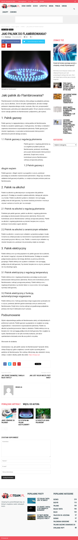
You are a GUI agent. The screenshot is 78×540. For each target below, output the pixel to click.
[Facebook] (75, 1)
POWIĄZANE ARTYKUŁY (11, 404)
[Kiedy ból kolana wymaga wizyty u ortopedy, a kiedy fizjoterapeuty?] (65, 52)
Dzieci (35, 6)
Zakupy (5, 12)
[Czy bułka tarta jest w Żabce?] (31, 500)
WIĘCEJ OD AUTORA (31, 404)
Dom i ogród (26, 6)
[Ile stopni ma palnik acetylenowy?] (25, 413)
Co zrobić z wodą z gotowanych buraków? (43, 508)
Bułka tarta (58, 509)
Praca (57, 6)
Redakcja (8, 37)
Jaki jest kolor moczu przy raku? (40, 377)
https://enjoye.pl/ (34, 355)
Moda (51, 6)
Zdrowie (13, 12)
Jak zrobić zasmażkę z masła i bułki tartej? (13, 377)
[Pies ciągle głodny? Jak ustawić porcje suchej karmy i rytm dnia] (57, 85)
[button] (74, 9)
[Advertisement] (39, 19)
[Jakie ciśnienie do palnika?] (8, 413)
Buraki (55, 518)
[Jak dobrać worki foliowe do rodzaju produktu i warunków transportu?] (57, 96)
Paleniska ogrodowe (61, 521)
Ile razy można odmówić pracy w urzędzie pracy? (43, 516)
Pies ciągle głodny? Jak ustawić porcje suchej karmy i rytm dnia (69, 86)
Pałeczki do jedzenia (61, 515)
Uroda (64, 6)
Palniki (11, 29)
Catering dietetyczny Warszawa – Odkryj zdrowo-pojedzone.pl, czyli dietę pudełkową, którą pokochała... (69, 126)
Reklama (35, 1)
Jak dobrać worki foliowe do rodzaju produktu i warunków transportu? (69, 99)
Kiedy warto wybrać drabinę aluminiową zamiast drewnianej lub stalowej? (69, 111)
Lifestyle (43, 6)
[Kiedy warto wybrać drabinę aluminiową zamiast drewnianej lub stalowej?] (57, 109)
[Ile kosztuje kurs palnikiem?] (43, 413)
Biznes (55, 499)
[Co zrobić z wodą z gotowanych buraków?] (31, 509)
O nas (29, 1)
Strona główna (22, 1)
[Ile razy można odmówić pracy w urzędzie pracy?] (31, 517)
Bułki (55, 512)
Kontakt (42, 1)
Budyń (55, 503)
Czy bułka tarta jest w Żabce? (43, 499)
